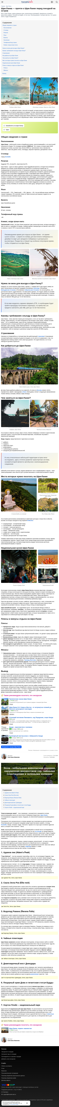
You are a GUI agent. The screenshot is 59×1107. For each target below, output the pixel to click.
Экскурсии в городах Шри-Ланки (11, 747)
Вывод (4, 73)
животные (50, 1014)
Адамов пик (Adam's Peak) (12, 793)
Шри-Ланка (8, 6)
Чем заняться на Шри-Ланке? (10, 58)
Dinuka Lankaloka (43, 105)
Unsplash (20, 105)
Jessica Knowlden (48, 583)
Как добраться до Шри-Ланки (10, 55)
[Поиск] (57, 2)
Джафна (12, 714)
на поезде (38, 831)
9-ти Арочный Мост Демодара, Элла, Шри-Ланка (18, 977)
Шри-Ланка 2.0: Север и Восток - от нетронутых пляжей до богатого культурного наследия (30, 708)
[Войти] (52, 2)
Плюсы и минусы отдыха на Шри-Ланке (13, 65)
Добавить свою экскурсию (8, 1059)
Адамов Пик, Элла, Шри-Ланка (12, 878)
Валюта (6, 37)
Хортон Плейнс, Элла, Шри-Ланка (13, 1021)
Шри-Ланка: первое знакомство (20, 1028)
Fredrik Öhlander (43, 276)
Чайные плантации (10, 800)
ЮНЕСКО (30, 520)
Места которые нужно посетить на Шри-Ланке (15, 60)
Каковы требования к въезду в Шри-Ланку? (14, 50)
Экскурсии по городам (7, 1051)
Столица (6, 30)
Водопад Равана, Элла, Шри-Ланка (14, 933)
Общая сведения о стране (10, 25)
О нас (2, 1068)
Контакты (5, 1092)
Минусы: (6, 70)
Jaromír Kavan (14, 276)
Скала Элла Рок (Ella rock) (12, 795)
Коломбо (8, 157)
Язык (5, 35)
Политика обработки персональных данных (13, 1075)
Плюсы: (6, 68)
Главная (3, 6)
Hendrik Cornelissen (29, 384)
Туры (7, 130)
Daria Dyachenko (15, 105)
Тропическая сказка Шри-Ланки (20, 699)
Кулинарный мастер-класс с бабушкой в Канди (26, 736)
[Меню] (2, 2)
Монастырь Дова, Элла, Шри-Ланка (14, 1000)
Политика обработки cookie (8, 1078)
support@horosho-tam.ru (9, 1094)
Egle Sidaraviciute (48, 493)
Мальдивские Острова (8, 290)
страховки (41, 336)
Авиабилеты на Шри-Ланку (14, 126)
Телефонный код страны (10, 42)
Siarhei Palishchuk (18, 512)
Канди (11, 704)
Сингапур (36, 288)
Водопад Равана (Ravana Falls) (13, 797)
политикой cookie (14, 1104)
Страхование (6, 53)
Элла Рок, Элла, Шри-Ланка (11, 906)
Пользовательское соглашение (9, 1073)
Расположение (8, 28)
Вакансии (4, 1070)
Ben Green (18, 583)
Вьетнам (33, 660)
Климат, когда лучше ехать (11, 45)
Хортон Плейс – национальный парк (14, 807)
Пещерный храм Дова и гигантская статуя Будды (18, 805)
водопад (28, 846)
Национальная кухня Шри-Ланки (11, 63)
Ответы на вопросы (6, 1066)
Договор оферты (5, 1080)
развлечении (34, 974)
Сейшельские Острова (31, 290)
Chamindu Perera (48, 564)
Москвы (39, 390)
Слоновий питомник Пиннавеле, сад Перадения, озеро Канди (31, 717)
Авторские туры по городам (8, 1054)
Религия (6, 32)
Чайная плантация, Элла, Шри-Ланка (14, 958)
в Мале (24, 392)
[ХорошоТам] (27, 2)
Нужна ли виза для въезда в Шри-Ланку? (13, 48)
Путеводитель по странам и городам (11, 1056)
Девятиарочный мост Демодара (13, 802)
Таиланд (26, 660)
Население (6, 40)
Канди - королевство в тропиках (20, 727)
